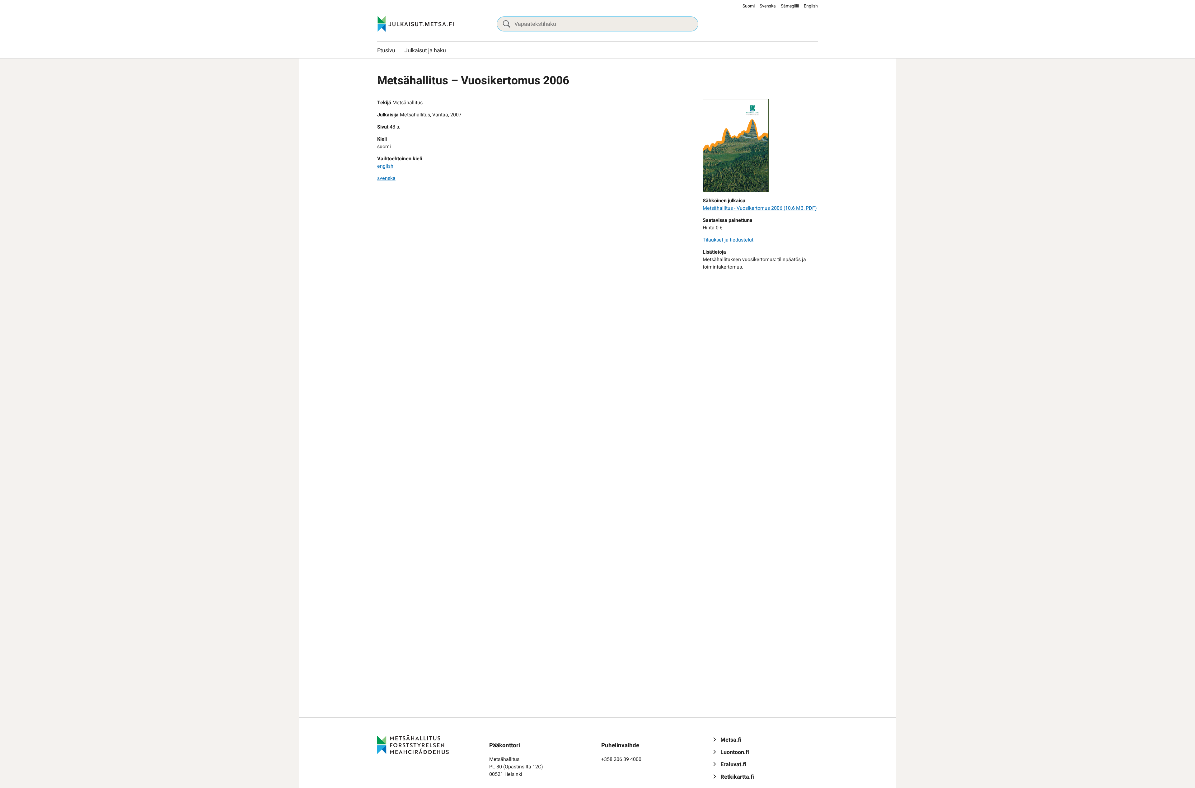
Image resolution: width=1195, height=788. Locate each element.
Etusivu (386, 50)
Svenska (768, 6)
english (385, 166)
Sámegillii (790, 6)
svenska (386, 178)
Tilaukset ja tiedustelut (728, 240)
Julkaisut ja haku (425, 50)
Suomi (749, 6)
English (811, 6)
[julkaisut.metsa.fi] (413, 744)
